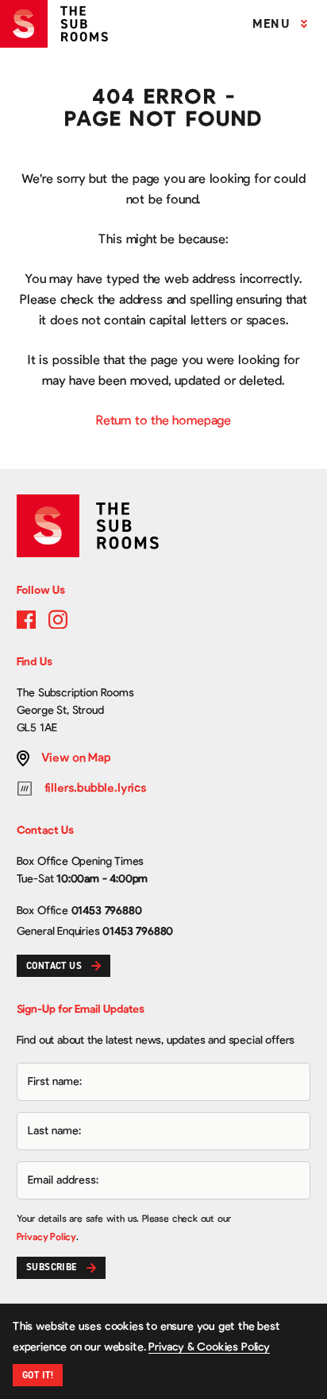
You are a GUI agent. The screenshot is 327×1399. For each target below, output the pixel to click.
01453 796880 (106, 911)
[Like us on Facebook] (26, 619)
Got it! (37, 1375)
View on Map (76, 758)
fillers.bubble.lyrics (95, 788)
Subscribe (51, 1267)
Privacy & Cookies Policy (209, 1347)
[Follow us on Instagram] (57, 619)
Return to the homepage (163, 420)
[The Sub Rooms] (60, 24)
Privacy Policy (46, 1237)
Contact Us (54, 965)
